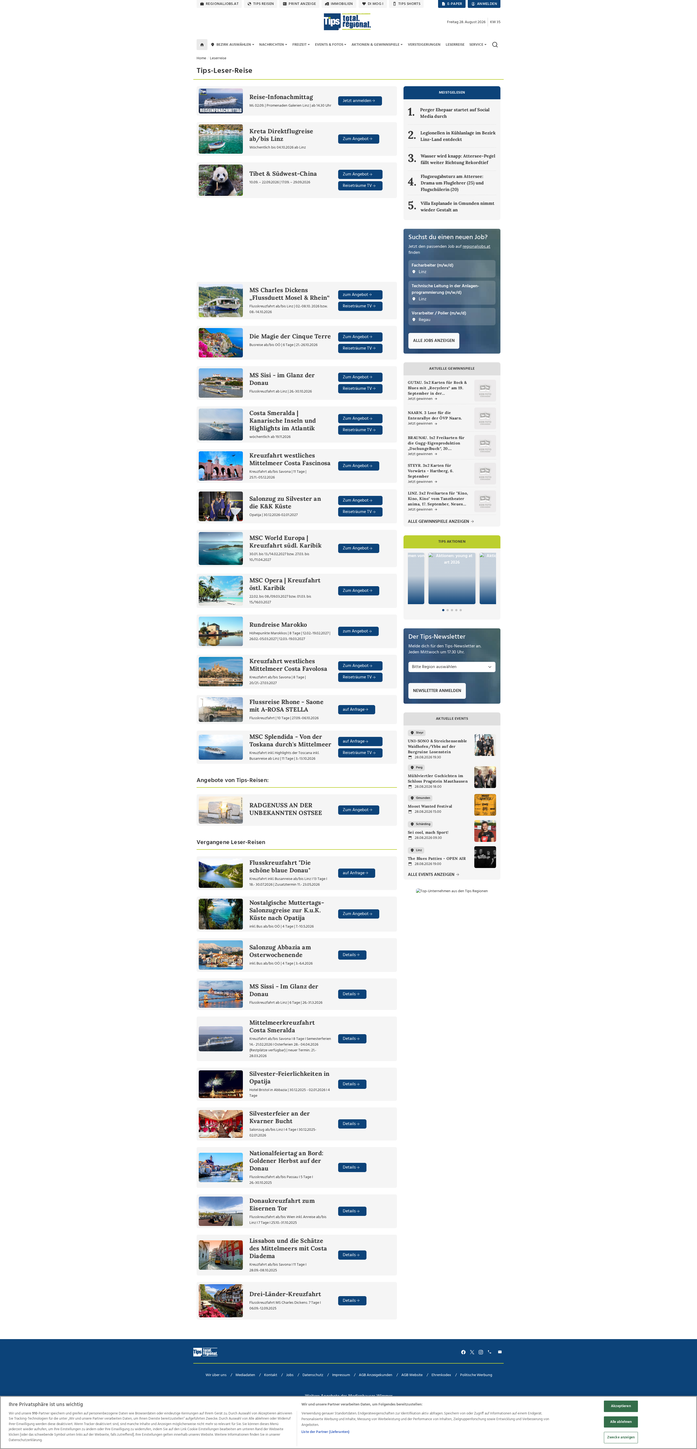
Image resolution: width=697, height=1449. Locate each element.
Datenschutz (312, 1375)
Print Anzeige (302, 4)
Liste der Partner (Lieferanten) (325, 1432)
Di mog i (376, 4)
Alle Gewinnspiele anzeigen (439, 521)
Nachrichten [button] (271, 45)
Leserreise (218, 58)
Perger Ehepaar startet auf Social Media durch (455, 113)
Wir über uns (216, 1375)
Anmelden (487, 4)
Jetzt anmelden (357, 100)
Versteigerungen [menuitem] (424, 45)
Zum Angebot (356, 139)
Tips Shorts (409, 4)
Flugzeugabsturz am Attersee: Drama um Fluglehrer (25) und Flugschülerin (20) (452, 183)
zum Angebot (355, 294)
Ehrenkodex (441, 1375)
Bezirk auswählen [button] (233, 45)
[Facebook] (463, 1352)
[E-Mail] (501, 1352)
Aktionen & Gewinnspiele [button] (375, 45)
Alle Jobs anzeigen (434, 340)
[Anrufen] (490, 1352)
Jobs (290, 1375)
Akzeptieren (621, 1406)
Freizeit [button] (299, 45)
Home (201, 58)
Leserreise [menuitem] (455, 45)
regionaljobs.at (222, 4)
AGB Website (412, 1375)
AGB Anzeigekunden (375, 1375)
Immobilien (342, 4)
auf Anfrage (354, 709)
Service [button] (476, 45)
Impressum (341, 1375)
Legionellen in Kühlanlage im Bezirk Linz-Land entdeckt (458, 136)
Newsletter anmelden (437, 690)
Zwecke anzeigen (621, 1438)
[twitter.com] (472, 1352)
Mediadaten (245, 1375)
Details (349, 955)
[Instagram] (481, 1352)
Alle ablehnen (621, 1422)
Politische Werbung (476, 1375)
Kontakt (270, 1375)
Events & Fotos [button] (329, 45)
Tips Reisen (263, 4)
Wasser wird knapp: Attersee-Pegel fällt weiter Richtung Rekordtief (458, 159)
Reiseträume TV (357, 185)
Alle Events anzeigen (432, 875)
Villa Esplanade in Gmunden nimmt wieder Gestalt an (457, 206)
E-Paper (454, 4)
